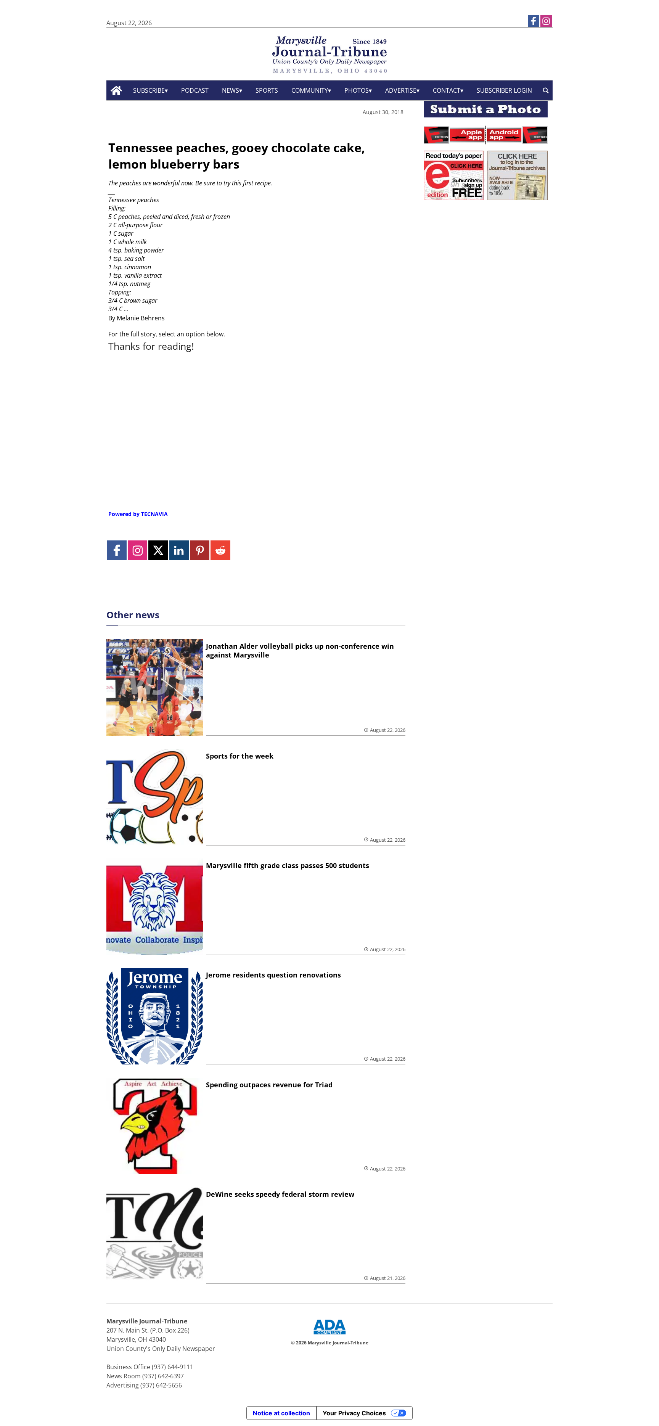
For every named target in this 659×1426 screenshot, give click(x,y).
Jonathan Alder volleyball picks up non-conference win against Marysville (300, 650)
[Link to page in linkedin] (179, 550)
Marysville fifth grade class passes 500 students (287, 865)
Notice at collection (281, 1413)
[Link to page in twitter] (158, 550)
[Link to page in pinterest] (199, 550)
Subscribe (149, 90)
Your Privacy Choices (354, 1413)
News (230, 90)
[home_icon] (116, 90)
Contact (446, 90)
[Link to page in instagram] (546, 21)
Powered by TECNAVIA (138, 514)
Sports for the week (239, 755)
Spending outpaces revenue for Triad (269, 1084)
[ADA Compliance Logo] (329, 1335)
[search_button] (546, 90)
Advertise (400, 90)
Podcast (195, 90)
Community (309, 90)
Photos (356, 90)
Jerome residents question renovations (273, 974)
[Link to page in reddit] (220, 550)
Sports (267, 90)
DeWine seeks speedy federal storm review (280, 1194)
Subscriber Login (504, 90)
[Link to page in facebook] (533, 21)
